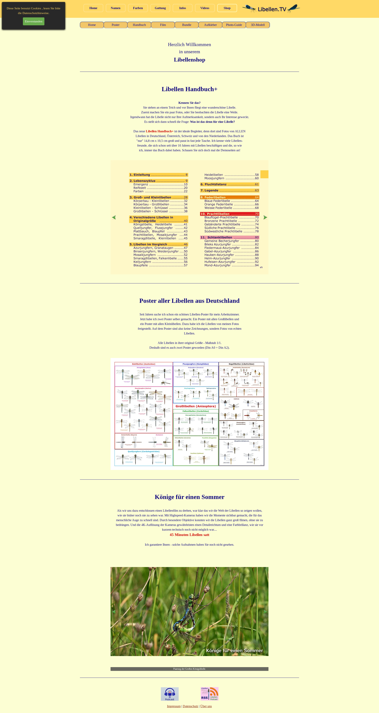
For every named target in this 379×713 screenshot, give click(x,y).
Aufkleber (210, 25)
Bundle (186, 25)
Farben (138, 8)
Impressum (174, 706)
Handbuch (139, 25)
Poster (115, 25)
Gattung (160, 8)
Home (93, 8)
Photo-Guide (234, 25)
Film (163, 25)
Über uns (206, 706)
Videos (204, 8)
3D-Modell (258, 25)
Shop (227, 8)
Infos (182, 8)
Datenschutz (190, 706)
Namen (115, 8)
